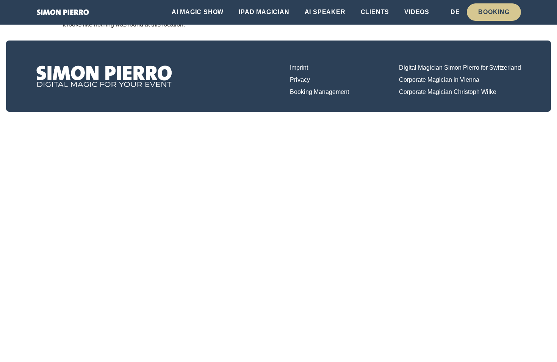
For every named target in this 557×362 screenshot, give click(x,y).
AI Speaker (325, 12)
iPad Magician (264, 12)
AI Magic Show (198, 12)
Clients (375, 12)
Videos (416, 12)
